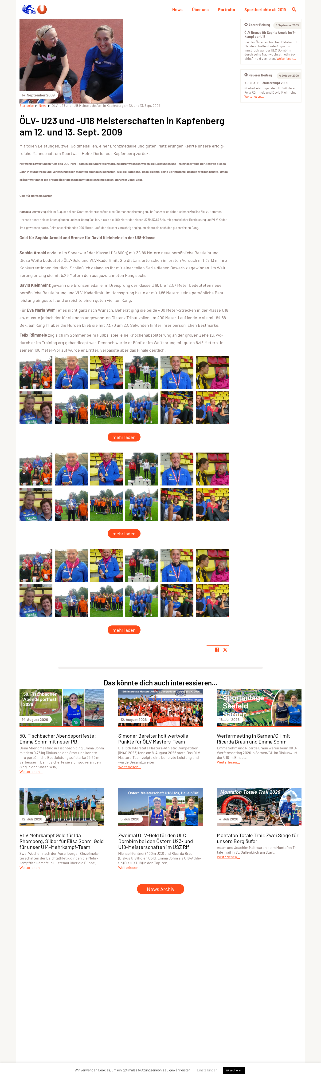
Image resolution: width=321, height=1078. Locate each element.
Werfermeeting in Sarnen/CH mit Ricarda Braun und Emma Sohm (253, 738)
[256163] (141, 372)
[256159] (36, 372)
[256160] (71, 372)
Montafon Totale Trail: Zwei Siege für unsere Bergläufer (257, 838)
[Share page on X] (225, 649)
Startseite (27, 105)
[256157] (212, 407)
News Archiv (160, 889)
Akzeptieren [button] (234, 1070)
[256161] (106, 372)
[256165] (212, 372)
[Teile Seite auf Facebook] (217, 649)
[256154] (141, 407)
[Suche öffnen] (294, 9)
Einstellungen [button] (207, 1070)
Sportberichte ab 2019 (265, 9)
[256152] (71, 407)
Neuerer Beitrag (260, 75)
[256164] (176, 372)
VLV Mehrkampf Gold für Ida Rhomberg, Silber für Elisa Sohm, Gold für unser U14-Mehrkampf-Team (62, 841)
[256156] (176, 407)
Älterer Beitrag (259, 25)
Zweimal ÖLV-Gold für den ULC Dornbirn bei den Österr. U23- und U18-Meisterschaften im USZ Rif (155, 841)
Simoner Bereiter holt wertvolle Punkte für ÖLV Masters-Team (153, 738)
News (177, 9)
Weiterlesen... (286, 58)
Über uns (200, 9)
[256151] (36, 407)
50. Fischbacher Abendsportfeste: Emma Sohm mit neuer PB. (58, 738)
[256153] (106, 407)
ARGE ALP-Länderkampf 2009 (266, 83)
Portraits (226, 9)
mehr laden (124, 437)
